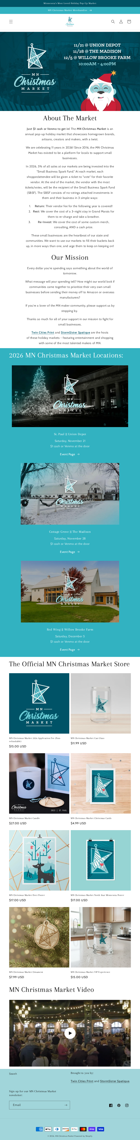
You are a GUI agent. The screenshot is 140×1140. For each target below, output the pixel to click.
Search (13, 1073)
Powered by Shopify (83, 1136)
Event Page (67, 454)
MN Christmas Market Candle (24, 818)
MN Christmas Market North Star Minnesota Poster (97, 895)
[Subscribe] (66, 1105)
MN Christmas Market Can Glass (87, 738)
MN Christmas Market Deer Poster (27, 895)
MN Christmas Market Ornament (26, 972)
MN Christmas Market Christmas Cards (91, 818)
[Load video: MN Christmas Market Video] (70, 1033)
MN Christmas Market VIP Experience (90, 972)
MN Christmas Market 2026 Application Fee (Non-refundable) (35, 740)
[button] (11, 22)
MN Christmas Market (64, 1136)
